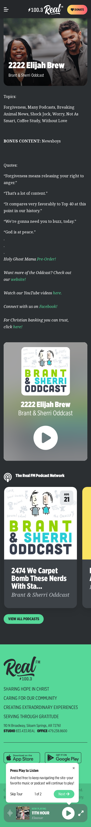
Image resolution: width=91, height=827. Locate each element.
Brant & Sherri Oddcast (26, 75)
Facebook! (48, 306)
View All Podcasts (23, 619)
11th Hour (40, 813)
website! (18, 279)
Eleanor (37, 818)
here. (57, 293)
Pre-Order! (46, 259)
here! (17, 326)
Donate (79, 9)
